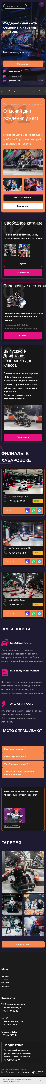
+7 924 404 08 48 (16, 501)
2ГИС (36, 501)
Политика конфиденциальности (13, 1069)
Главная (5, 976)
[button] (23, 197)
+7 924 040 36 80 (17, 553)
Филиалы (5, 982)
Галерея (5, 986)
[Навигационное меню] (42, 4)
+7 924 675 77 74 (16, 604)
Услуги (4, 979)
